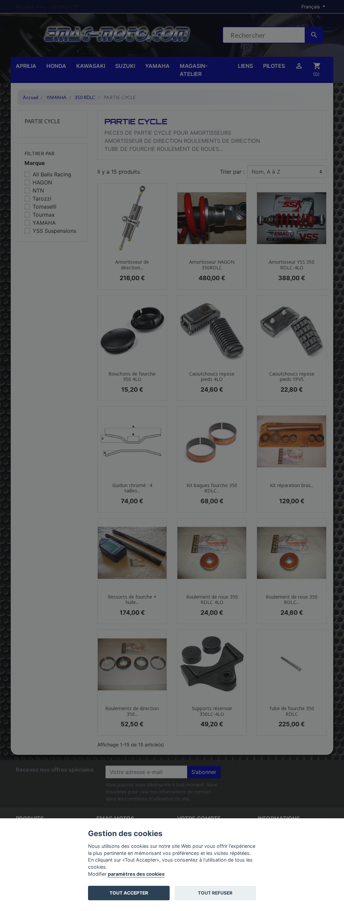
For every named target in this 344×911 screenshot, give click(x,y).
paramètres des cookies (136, 874)
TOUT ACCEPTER (129, 893)
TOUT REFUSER (215, 893)
